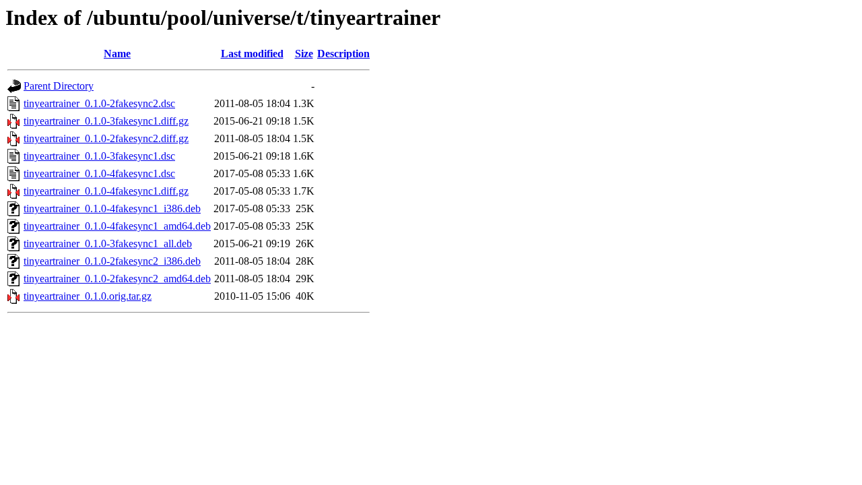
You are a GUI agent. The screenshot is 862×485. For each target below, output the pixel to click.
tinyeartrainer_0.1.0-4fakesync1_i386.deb (112, 208)
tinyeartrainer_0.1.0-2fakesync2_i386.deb (112, 261)
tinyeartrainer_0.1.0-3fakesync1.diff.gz (106, 121)
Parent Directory (59, 86)
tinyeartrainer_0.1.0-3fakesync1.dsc (99, 156)
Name (117, 53)
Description (343, 53)
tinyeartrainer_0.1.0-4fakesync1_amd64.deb (117, 226)
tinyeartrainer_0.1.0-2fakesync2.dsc (99, 103)
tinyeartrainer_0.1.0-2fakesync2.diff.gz (106, 138)
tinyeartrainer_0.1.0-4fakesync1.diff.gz (106, 191)
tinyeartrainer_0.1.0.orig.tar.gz (88, 296)
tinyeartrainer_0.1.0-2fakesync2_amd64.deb (117, 278)
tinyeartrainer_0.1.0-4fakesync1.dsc (99, 173)
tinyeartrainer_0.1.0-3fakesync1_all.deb (108, 243)
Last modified (252, 53)
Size (304, 53)
